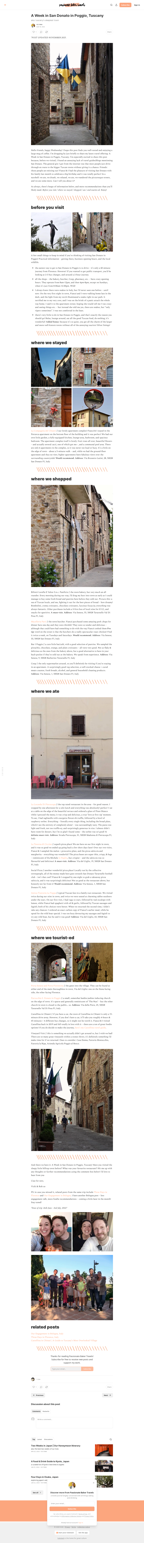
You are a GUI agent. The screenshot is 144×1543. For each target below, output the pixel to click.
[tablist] (41, 1411)
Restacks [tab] (46, 1411)
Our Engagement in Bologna (57, 1195)
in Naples (63, 858)
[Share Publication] (116, 5)
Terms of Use (83, 1514)
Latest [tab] (39, 1439)
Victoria (39, 24)
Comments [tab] (36, 1411)
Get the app (83, 1533)
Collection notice (83, 1527)
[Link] (28, 207)
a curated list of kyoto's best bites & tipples (47, 1464)
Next (106, 1395)
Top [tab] (33, 1439)
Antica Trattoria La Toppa (43, 893)
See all (35, 1492)
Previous (39, 1395)
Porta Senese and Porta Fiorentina (47, 985)
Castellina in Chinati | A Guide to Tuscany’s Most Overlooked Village (64, 1340)
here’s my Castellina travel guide (90, 1027)
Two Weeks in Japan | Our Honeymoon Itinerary (55, 1445)
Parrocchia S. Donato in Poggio (46, 998)
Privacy (67, 1527)
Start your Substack (66, 1533)
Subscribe (125, 5)
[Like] (32, 1485)
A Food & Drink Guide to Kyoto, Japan (50, 1461)
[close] (93, 1483)
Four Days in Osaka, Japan (44, 1477)
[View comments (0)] (41, 32)
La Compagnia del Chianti (43, 430)
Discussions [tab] (48, 1439)
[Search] (111, 5)
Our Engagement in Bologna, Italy (47, 1333)
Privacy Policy (88, 1516)
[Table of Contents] (2, 771)
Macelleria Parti (38, 621)
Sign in (137, 5)
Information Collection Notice (71, 1516)
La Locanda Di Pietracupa (43, 804)
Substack (60, 1538)
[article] (72, 1450)
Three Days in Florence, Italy (45, 1337)
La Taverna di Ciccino (41, 844)
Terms (73, 1527)
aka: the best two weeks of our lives (45, 1449)
